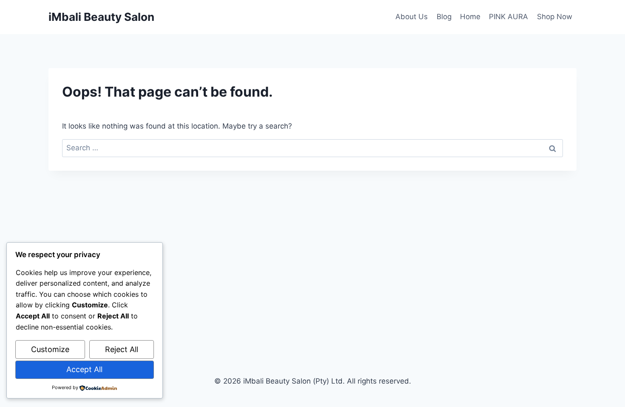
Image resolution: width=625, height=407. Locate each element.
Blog (444, 16)
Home (470, 16)
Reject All (121, 349)
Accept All (84, 369)
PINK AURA (508, 16)
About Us (411, 16)
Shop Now (554, 16)
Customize (50, 349)
